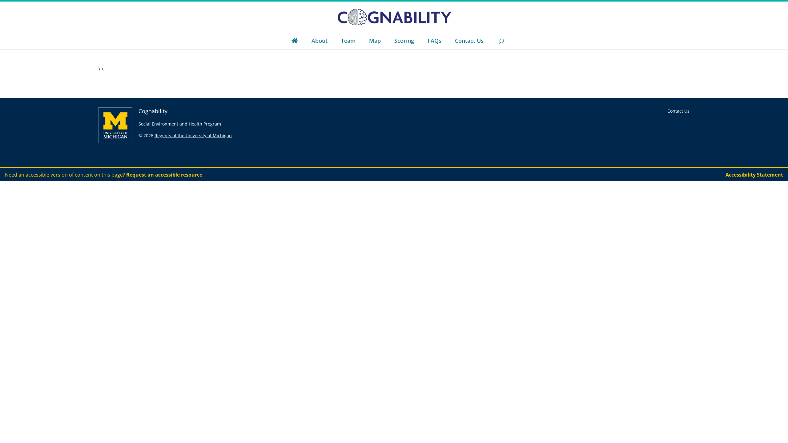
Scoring (404, 40)
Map (375, 40)
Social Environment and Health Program (180, 124)
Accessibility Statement (754, 174)
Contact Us (469, 40)
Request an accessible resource (164, 174)
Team (348, 40)
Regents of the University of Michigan (193, 135)
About (320, 40)
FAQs (434, 40)
